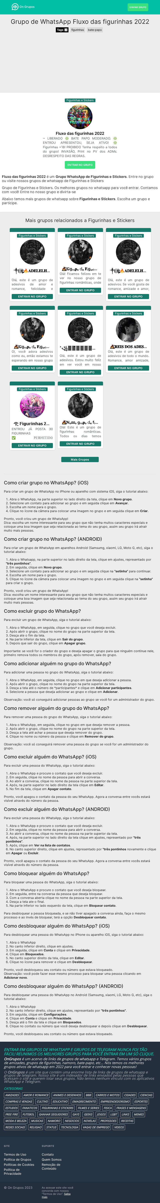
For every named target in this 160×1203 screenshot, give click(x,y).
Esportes (141, 1101)
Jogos (101, 1114)
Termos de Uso (15, 1154)
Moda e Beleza (15, 1121)
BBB (88, 1095)
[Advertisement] (80, 62)
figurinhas (77, 29)
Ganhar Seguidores (53, 1114)
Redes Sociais (15, 1127)
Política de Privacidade (12, 1171)
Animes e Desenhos (67, 1095)
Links (125, 1114)
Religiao (35, 1127)
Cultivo (42, 1101)
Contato (48, 1154)
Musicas (37, 1121)
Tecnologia (69, 1127)
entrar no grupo (80, 164)
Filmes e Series (88, 1108)
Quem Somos (51, 1159)
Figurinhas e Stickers (57, 1108)
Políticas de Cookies (19, 1165)
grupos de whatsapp (78, 1059)
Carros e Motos (107, 1095)
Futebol (28, 1114)
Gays (75, 1114)
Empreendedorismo (115, 1101)
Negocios (72, 1121)
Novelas (90, 1121)
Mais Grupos (80, 459)
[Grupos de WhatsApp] (15, 6)
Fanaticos (29, 1108)
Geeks (88, 1114)
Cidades (129, 1095)
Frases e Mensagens (131, 1108)
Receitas (127, 1121)
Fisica (108, 1108)
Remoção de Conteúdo (51, 1166)
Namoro (54, 1121)
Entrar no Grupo (32, 296)
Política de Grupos (17, 1159)
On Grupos (27, 7)
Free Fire (11, 1114)
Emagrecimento (84, 1101)
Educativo (60, 1101)
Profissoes (108, 1121)
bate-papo (95, 29)
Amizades (12, 1095)
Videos (119, 1127)
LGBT (113, 1114)
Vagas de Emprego (96, 1127)
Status (51, 1127)
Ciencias (146, 1095)
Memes (139, 1114)
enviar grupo (138, 7)
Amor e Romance (35, 1095)
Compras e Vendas (18, 1101)
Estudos (11, 1108)
